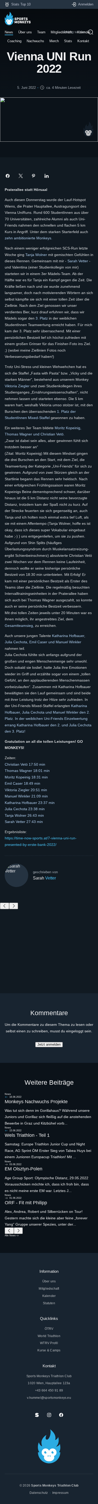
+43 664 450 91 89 (49, 1390)
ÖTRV (49, 1328)
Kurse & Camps (48, 1350)
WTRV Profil (49, 1343)
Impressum (60, 1492)
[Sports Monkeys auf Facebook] (61, 1415)
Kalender (49, 1295)
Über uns (49, 1281)
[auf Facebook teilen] (8, 176)
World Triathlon (49, 1336)
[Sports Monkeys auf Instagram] (49, 1415)
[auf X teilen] (21, 176)
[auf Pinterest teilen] (34, 176)
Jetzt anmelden (49, 1044)
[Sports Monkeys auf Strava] (37, 1415)
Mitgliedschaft (49, 1288)
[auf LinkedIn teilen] (47, 176)
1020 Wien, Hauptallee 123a (49, 1383)
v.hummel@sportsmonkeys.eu (49, 1397)
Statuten (49, 1303)
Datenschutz (39, 1492)
